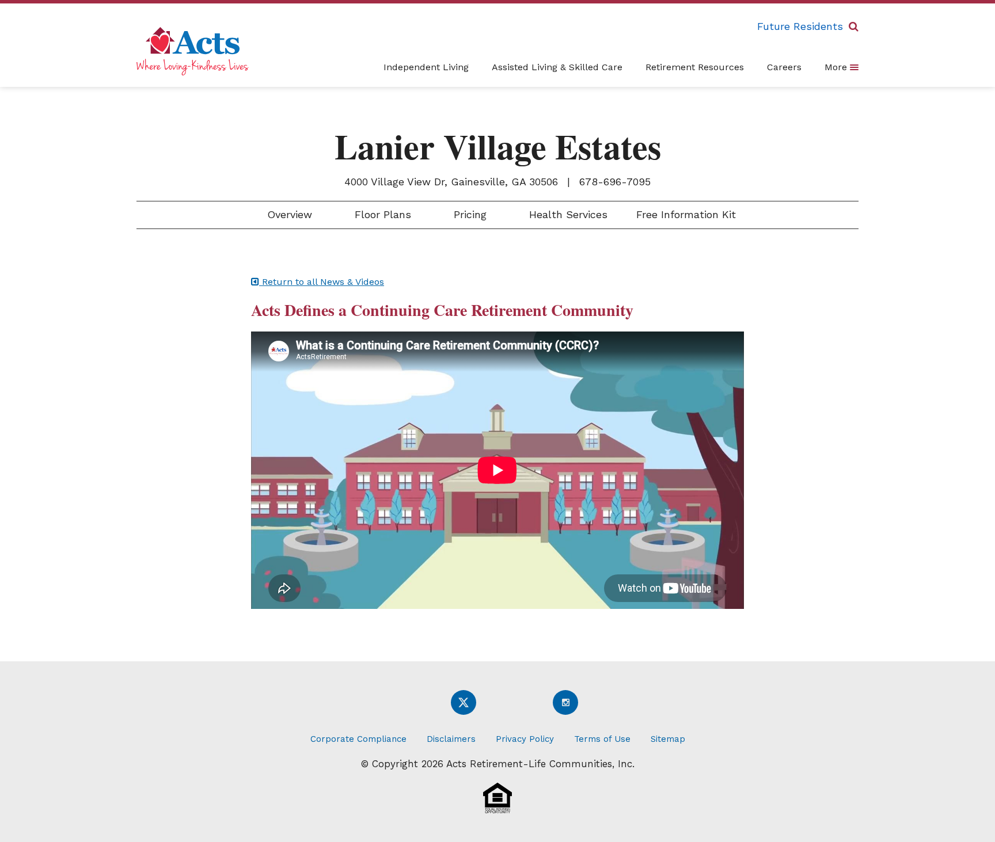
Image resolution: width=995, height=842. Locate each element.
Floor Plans (381, 214)
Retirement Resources (694, 67)
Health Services (566, 214)
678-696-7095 (615, 182)
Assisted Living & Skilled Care (557, 67)
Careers (784, 67)
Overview (288, 214)
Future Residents (800, 26)
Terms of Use (602, 739)
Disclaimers (451, 739)
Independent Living (426, 67)
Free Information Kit (686, 214)
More (837, 67)
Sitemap (668, 739)
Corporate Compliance (358, 739)
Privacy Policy (525, 739)
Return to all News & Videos (321, 281)
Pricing (468, 214)
